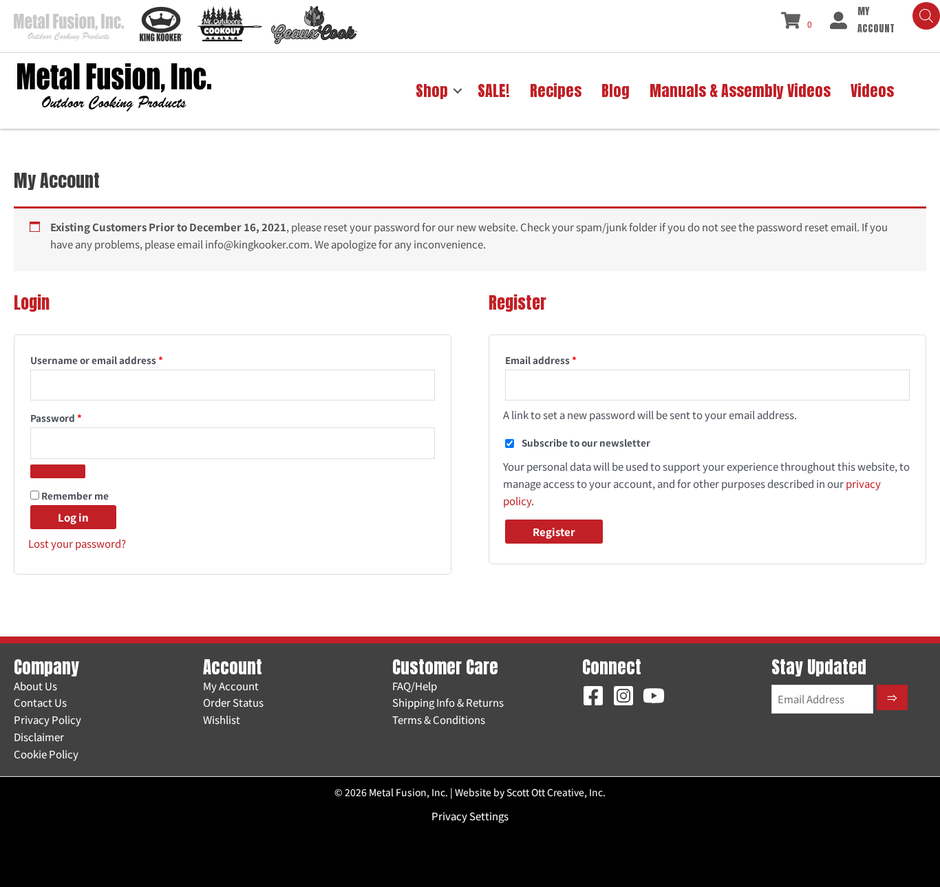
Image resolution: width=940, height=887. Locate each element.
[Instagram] (623, 696)
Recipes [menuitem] (555, 90)
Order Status (233, 702)
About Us (35, 685)
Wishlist (221, 719)
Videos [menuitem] (872, 90)
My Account (231, 685)
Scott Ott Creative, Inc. (556, 792)
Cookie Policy (46, 754)
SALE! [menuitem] (494, 90)
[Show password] (57, 471)
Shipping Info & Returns (448, 702)
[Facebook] (593, 696)
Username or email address (117, 359)
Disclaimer (39, 736)
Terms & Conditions (438, 719)
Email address (562, 359)
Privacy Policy (47, 719)
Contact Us (40, 702)
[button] (457, 91)
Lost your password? (77, 543)
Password (77, 417)
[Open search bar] (926, 16)
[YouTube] (654, 696)
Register (554, 531)
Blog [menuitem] (615, 90)
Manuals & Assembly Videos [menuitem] (740, 90)
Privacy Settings (470, 816)
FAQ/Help (414, 685)
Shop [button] (432, 90)
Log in (73, 517)
